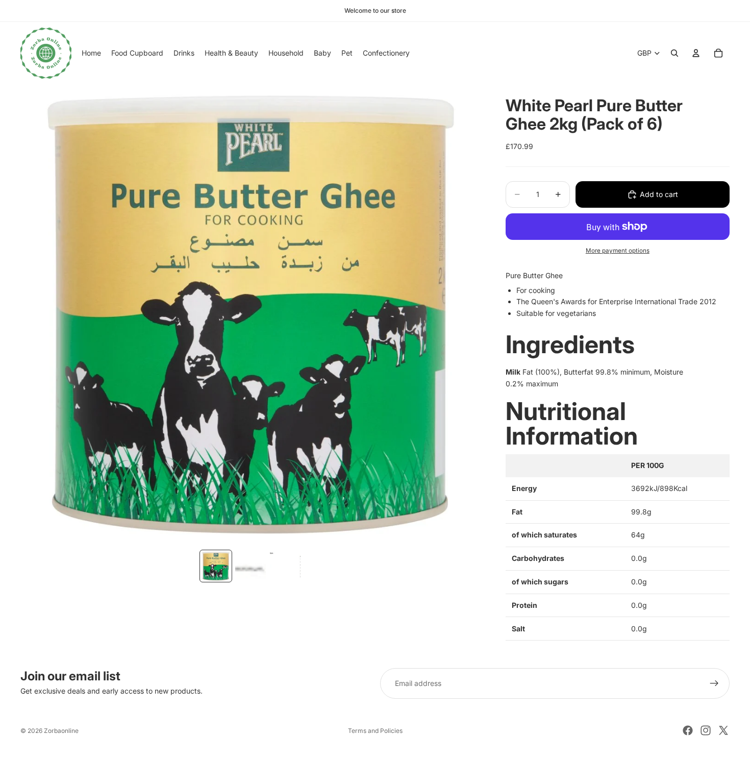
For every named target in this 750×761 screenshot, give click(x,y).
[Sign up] (714, 683)
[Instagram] (705, 730)
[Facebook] (688, 730)
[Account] (696, 53)
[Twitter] (723, 730)
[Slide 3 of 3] (285, 566)
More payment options (617, 250)
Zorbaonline (61, 730)
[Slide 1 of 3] (216, 566)
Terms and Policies (375, 730)
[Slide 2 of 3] (250, 566)
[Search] (674, 53)
